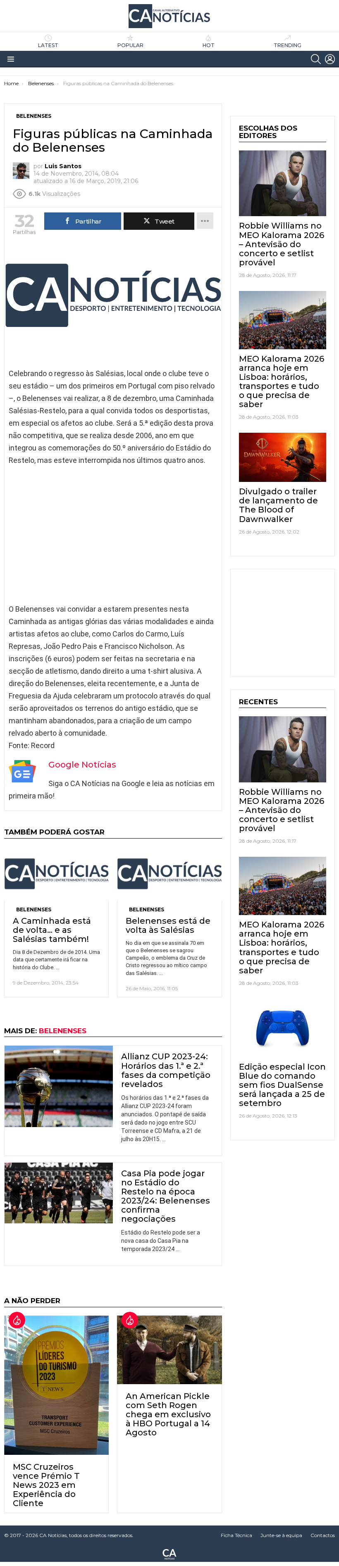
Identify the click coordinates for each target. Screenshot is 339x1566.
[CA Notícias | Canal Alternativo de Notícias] (169, 1553)
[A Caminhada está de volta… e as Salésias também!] (56, 874)
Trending (287, 45)
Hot (209, 45)
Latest (48, 45)
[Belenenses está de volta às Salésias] (169, 874)
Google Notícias (82, 765)
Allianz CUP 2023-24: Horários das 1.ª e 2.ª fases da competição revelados (165, 1070)
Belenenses (33, 909)
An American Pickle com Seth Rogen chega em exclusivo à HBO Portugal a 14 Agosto (168, 1414)
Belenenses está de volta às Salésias (168, 925)
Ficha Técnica (236, 1535)
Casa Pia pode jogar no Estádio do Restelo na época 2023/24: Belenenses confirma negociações (165, 1196)
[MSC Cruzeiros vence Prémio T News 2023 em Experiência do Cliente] (56, 1385)
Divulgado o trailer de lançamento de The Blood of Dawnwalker (278, 505)
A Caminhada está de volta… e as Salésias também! (52, 930)
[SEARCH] (316, 59)
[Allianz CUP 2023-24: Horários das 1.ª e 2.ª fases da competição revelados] (59, 1086)
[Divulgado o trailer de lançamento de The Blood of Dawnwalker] (282, 457)
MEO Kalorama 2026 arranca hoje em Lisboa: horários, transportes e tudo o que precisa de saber (281, 381)
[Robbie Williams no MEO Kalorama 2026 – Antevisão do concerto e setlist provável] (282, 183)
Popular (130, 45)
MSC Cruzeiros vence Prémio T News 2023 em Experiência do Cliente (46, 1485)
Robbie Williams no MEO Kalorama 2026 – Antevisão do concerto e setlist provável (281, 244)
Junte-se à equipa (281, 1535)
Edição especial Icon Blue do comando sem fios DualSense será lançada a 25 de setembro (282, 1085)
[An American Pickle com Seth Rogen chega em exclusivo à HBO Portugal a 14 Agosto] (169, 1350)
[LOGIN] (330, 59)
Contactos (322, 1535)
